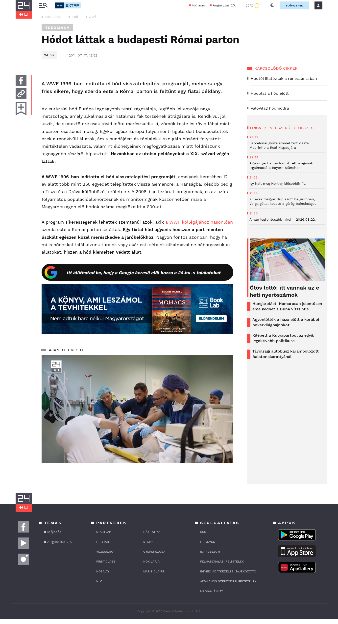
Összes (306, 127)
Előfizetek (294, 5)
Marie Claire (153, 571)
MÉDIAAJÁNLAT (211, 591)
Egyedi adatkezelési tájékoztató (228, 571)
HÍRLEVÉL (207, 541)
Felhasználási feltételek (222, 561)
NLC (99, 581)
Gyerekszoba (154, 551)
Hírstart (103, 541)
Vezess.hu (104, 551)
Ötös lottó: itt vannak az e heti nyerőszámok (284, 291)
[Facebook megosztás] (21, 80)
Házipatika (151, 532)
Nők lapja (151, 561)
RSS (203, 532)
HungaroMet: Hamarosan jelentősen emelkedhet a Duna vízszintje (287, 306)
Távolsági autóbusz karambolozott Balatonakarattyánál (285, 354)
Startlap (103, 532)
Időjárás (198, 5)
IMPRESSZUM (210, 551)
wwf (92, 17)
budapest (53, 17)
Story (148, 541)
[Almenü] (43, 5)
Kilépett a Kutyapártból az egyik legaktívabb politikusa (283, 338)
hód (75, 17)
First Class (105, 561)
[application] (137, 409)
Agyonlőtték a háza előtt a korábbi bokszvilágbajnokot (285, 322)
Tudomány (57, 27)
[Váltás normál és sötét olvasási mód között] (272, 5)
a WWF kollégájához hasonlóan (199, 222)
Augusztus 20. (224, 5)
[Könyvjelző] (21, 108)
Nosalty (102, 571)
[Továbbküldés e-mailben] (21, 93)
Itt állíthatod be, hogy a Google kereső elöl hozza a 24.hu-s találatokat (143, 272)
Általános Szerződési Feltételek (228, 581)
